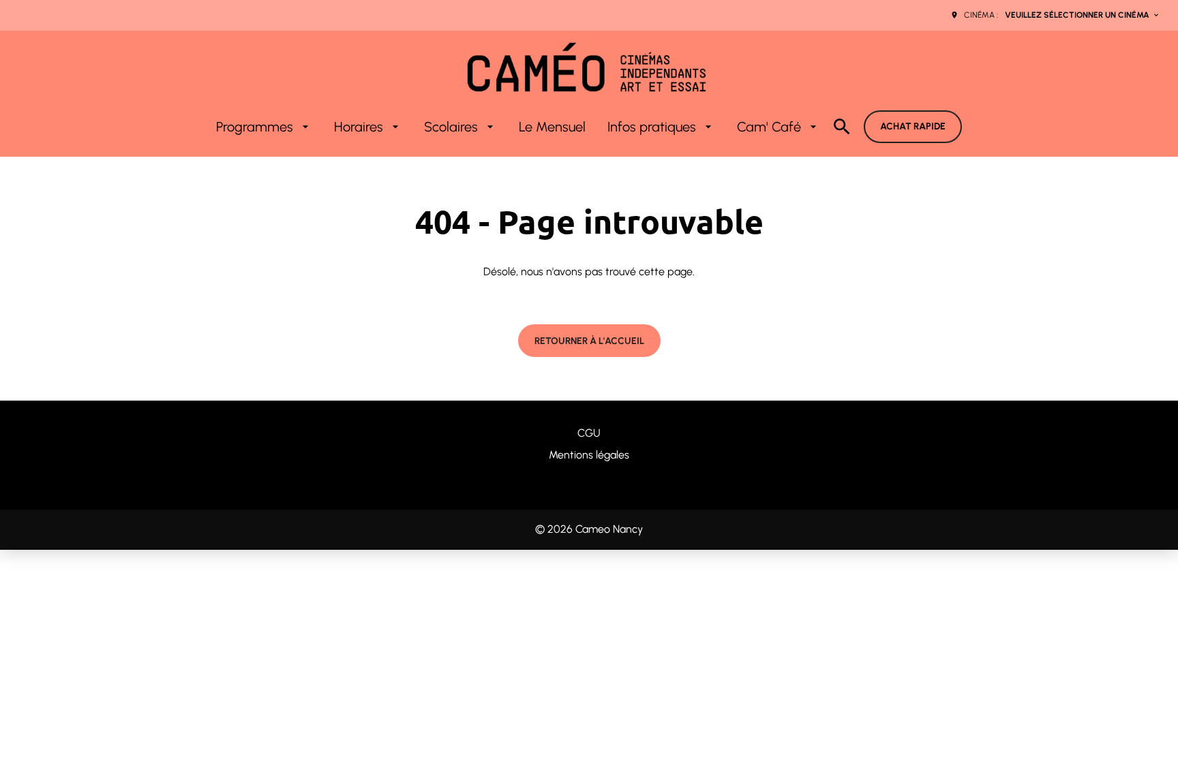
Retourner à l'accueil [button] (589, 341)
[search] (842, 127)
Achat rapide (913, 126)
